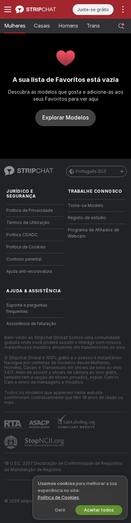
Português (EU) (91, 171)
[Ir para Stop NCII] (45, 442)
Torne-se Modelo (85, 205)
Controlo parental (24, 259)
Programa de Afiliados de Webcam (93, 233)
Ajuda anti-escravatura (29, 271)
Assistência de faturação (31, 323)
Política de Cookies (26, 247)
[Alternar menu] (7, 9)
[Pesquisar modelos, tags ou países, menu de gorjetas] (121, 26)
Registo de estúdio (87, 217)
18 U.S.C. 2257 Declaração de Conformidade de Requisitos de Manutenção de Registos (63, 466)
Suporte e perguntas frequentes (27, 308)
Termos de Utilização (28, 222)
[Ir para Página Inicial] (40, 9)
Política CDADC (22, 234)
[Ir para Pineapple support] (11, 442)
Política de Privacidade (29, 210)
